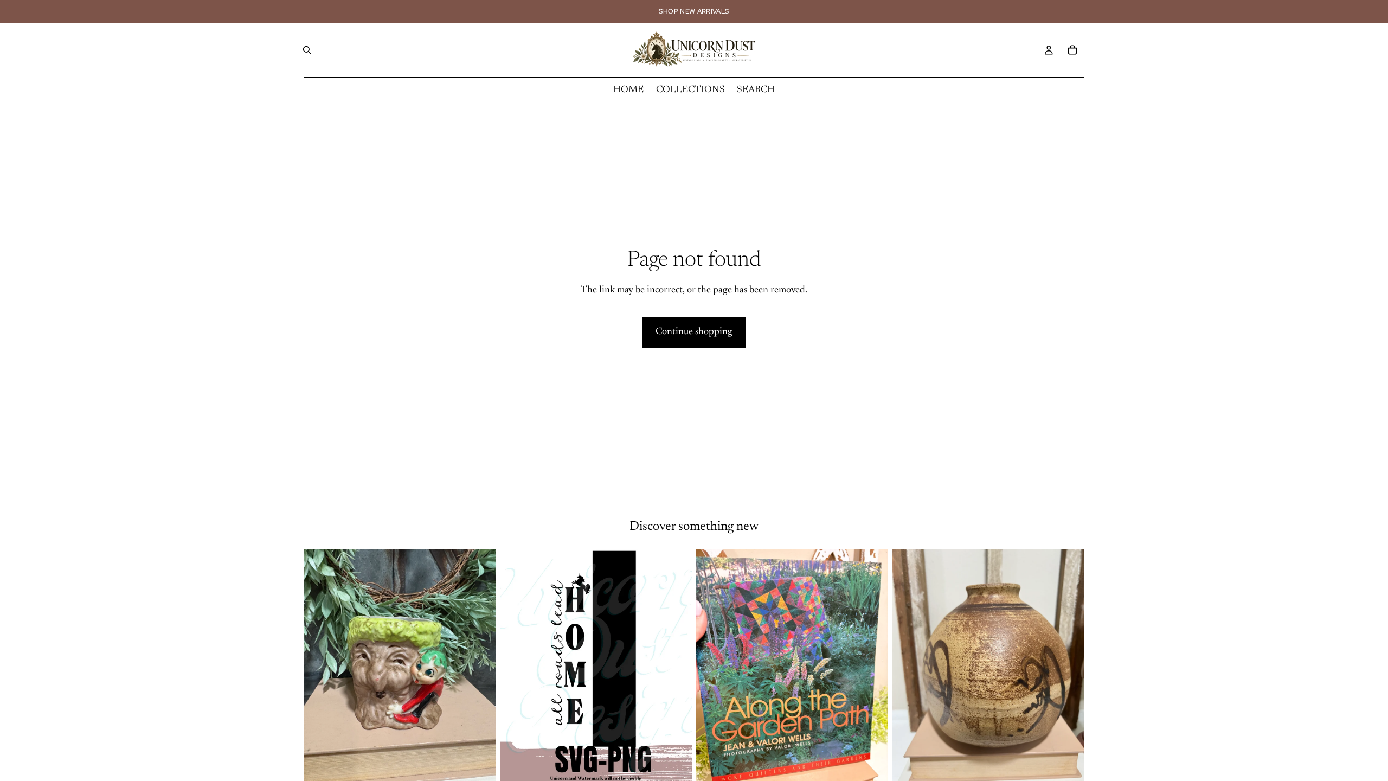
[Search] (307, 50)
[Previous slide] (320, 669)
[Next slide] (479, 669)
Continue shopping (694, 332)
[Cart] (1072, 50)
